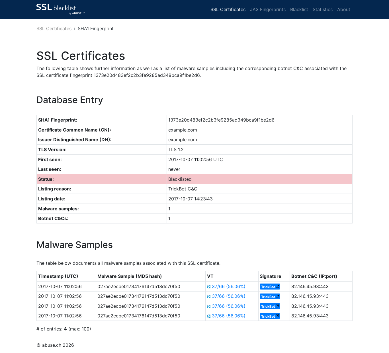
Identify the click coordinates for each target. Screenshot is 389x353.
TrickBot (268, 287)
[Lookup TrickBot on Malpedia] (277, 287)
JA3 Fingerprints (268, 9)
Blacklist (299, 9)
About (343, 9)
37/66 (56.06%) (228, 286)
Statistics (323, 9)
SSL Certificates (227, 9)
